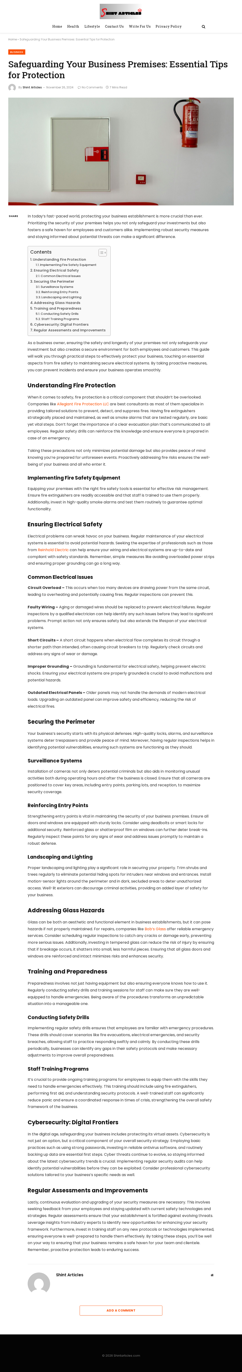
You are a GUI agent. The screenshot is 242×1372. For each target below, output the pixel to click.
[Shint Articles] (121, 11)
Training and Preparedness (57, 308)
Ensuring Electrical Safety (56, 270)
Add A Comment (121, 1310)
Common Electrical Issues (61, 276)
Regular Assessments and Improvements (70, 330)
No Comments (92, 87)
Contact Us (114, 26)
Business (16, 52)
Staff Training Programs (60, 319)
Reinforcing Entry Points (59, 292)
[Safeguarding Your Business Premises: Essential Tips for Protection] (121, 151)
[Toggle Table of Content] (100, 253)
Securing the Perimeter (54, 281)
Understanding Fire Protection (59, 259)
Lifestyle (92, 26)
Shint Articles (32, 87)
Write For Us (140, 26)
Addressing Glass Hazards (57, 302)
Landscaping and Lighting (61, 297)
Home (57, 26)
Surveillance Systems (57, 287)
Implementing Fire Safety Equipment (68, 265)
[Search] (203, 26)
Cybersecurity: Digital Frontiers (61, 324)
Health (73, 26)
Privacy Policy (169, 26)
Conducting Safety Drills (59, 314)
